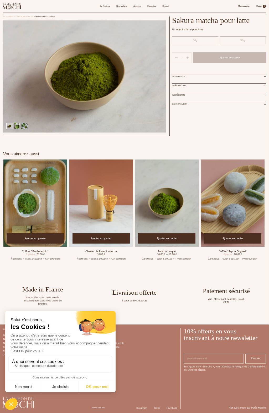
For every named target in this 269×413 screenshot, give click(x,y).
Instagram (141, 408)
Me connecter (244, 6)
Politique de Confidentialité (249, 366)
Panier (260, 6)
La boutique (8, 16)
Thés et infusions (23, 16)
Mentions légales (196, 369)
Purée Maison (258, 407)
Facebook (172, 408)
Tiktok (157, 408)
